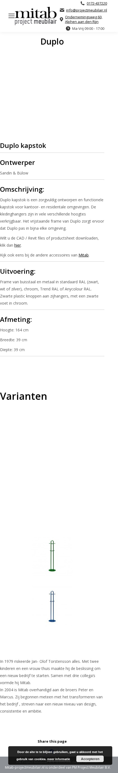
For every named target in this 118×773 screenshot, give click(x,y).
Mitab (83, 255)
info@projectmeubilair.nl (86, 10)
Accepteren (90, 758)
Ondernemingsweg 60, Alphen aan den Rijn (83, 19)
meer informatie (58, 759)
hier (17, 245)
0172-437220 (97, 3)
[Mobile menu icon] (11, 16)
